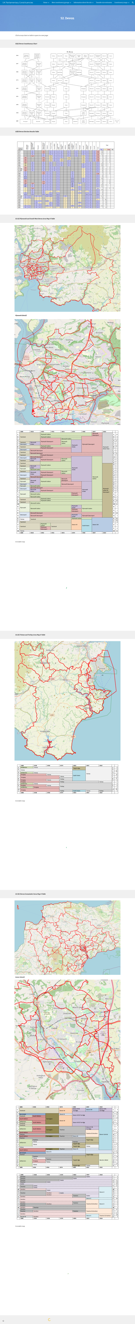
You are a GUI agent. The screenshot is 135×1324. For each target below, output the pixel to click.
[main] (67, 18)
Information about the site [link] (83, 2)
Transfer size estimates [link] (104, 2)
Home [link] (45, 2)
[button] (133, 2)
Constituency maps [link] (121, 2)
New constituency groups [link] (60, 2)
